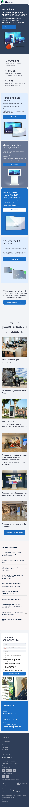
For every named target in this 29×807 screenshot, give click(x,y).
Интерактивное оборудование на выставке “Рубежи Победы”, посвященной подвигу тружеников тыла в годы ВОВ (14, 459)
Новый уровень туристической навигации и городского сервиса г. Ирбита (14, 424)
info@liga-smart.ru (10, 719)
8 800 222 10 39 (9, 714)
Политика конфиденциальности (10, 779)
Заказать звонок (14, 673)
